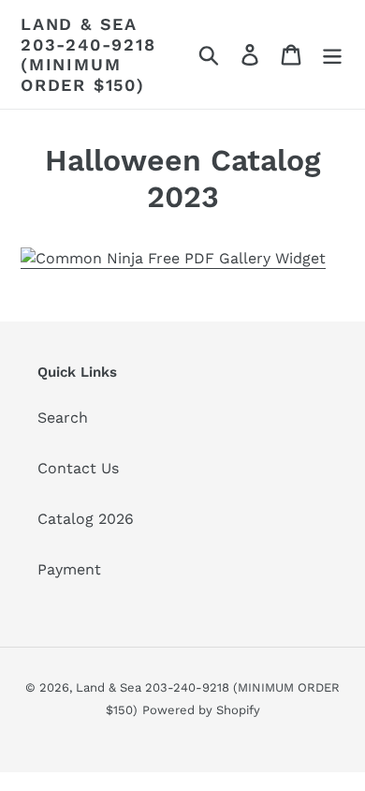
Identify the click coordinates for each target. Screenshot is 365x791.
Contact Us (78, 468)
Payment (69, 569)
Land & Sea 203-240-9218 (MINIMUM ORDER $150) (88, 54)
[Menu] (332, 55)
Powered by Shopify (201, 710)
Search (62, 417)
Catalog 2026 (85, 519)
